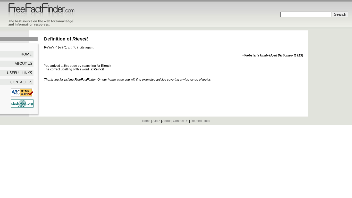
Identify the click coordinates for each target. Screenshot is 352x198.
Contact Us (180, 121)
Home (146, 121)
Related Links (200, 121)
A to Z (156, 121)
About (166, 121)
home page (116, 79)
